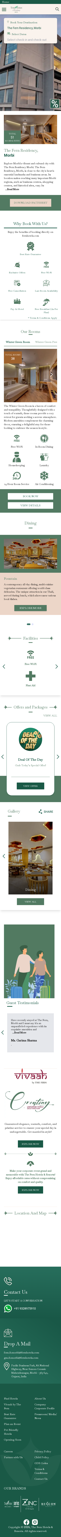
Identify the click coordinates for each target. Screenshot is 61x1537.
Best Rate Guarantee (10, 1416)
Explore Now (30, 1143)
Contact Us (40, 1479)
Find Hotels (11, 1398)
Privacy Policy (42, 1451)
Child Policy (41, 1457)
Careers (8, 1451)
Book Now (30, 496)
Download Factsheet (30, 202)
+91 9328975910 (25, 1308)
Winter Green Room (18, 342)
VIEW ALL (50, 715)
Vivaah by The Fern (12, 1406)
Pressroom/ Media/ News (45, 1416)
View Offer (30, 785)
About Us (40, 1398)
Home (5, 2)
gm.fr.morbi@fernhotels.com (21, 1357)
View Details (30, 505)
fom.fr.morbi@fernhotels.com (21, 1352)
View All (30, 901)
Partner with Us (13, 1457)
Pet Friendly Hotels (11, 1432)
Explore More (30, 604)
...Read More (12, 189)
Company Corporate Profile (44, 1406)
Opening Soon (12, 1439)
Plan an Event (12, 1424)
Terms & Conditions (40, 1471)
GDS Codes (41, 1463)
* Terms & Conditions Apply (42, 317)
